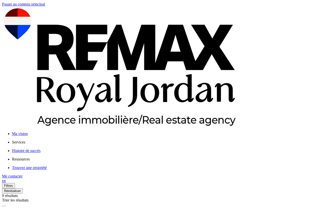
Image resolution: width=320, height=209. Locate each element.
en (4, 180)
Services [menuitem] (18, 142)
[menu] (165, 142)
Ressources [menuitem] (21, 159)
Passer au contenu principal (23, 4)
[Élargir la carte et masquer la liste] (4, 206)
